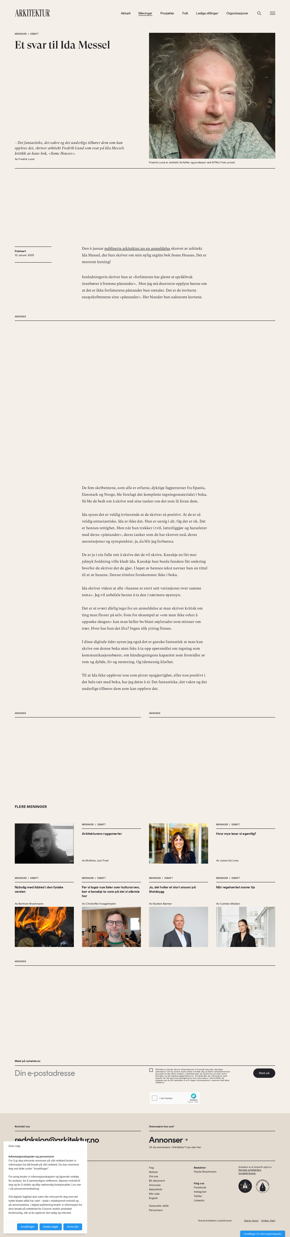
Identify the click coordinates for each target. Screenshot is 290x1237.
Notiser (153, 1172)
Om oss (153, 1176)
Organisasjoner (237, 13)
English (153, 1198)
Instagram (200, 1191)
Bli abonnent (157, 1180)
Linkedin (199, 1200)
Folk (185, 13)
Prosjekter (167, 13)
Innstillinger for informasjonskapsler (262, 1233)
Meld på (264, 1073)
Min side (154, 1193)
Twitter (198, 1196)
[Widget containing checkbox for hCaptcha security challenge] (174, 1098)
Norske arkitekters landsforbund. (249, 1171)
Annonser (166, 1139)
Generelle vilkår (159, 1205)
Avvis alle (73, 1226)
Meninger (145, 13)
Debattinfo (155, 1189)
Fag (151, 1167)
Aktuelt (125, 13)
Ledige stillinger (207, 13)
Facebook (200, 1187)
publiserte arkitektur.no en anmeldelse (137, 248)
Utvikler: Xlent (268, 1220)
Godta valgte (50, 1226)
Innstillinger (27, 1226)
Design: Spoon (251, 1220)
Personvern (156, 1210)
